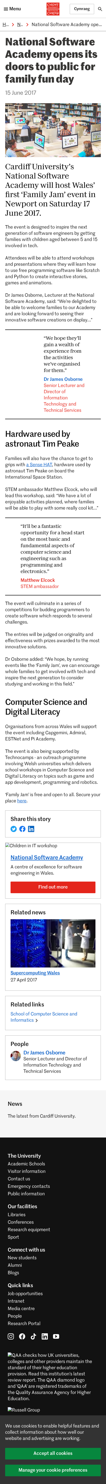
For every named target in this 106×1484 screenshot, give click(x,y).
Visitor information (27, 1171)
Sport (13, 1237)
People (15, 1316)
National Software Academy (47, 858)
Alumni (15, 1265)
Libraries (16, 1215)
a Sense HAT (39, 465)
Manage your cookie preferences (53, 1470)
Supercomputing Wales (35, 973)
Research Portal (24, 1323)
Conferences (21, 1222)
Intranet (16, 1301)
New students (22, 1258)
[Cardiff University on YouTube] (56, 1336)
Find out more (53, 887)
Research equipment (29, 1230)
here (21, 801)
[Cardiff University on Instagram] (11, 1336)
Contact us (19, 1179)
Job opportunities (25, 1294)
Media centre (21, 1308)
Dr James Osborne (64, 395)
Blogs (13, 1273)
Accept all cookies (53, 1453)
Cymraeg (82, 9)
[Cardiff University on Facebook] (22, 1336)
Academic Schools (26, 1164)
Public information (26, 1194)
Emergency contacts (29, 1186)
